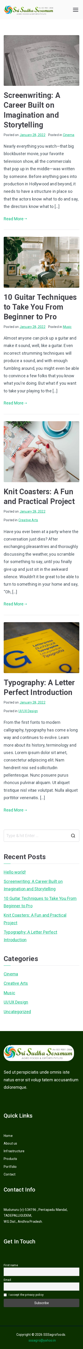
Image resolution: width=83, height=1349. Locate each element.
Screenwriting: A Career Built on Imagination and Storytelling (33, 885)
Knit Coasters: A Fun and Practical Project (35, 919)
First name (11, 1265)
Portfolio (10, 1167)
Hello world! (15, 872)
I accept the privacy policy (26, 1294)
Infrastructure (14, 1151)
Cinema (68, 135)
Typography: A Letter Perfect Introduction (30, 936)
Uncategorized (17, 1011)
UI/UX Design (28, 711)
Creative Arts (28, 520)
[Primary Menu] (75, 10)
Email (7, 1280)
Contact (9, 1174)
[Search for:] (41, 835)
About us (10, 1143)
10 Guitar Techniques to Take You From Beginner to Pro (40, 307)
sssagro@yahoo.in (41, 1340)
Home (8, 1136)
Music (67, 327)
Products (10, 1159)
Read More (14, 218)
